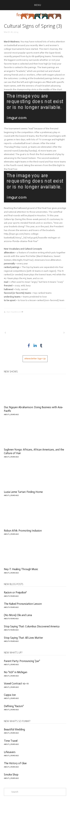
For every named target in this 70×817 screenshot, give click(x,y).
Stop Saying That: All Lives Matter (23, 637)
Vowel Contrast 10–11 (16, 683)
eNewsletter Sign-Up (35, 358)
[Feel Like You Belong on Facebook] (29, 345)
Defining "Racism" (14, 706)
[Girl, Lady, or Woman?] (19, 333)
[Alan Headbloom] (35, 345)
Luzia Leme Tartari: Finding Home (23, 491)
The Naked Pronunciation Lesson (23, 603)
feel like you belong (35, 14)
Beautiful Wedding (14, 729)
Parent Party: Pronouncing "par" (22, 661)
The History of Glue (15, 763)
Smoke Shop (11, 774)
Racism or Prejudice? (15, 592)
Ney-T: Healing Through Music (21, 569)
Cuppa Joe (10, 694)
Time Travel (10, 740)
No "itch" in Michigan (15, 672)
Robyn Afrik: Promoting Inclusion (23, 530)
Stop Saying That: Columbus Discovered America (31, 626)
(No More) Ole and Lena (18, 615)
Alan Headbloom (14, 312)
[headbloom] (41, 345)
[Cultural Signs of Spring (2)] (50, 333)
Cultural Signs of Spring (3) (33, 25)
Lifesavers (9, 752)
